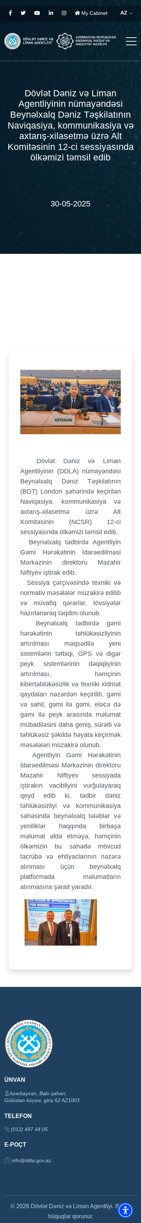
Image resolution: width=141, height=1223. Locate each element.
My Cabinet (93, 13)
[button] (125, 1210)
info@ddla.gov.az (30, 1160)
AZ (124, 13)
